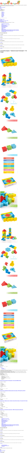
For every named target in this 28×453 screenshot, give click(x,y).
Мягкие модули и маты (4, 26)
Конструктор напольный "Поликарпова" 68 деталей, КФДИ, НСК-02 (10, 380)
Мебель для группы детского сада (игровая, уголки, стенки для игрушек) (10, 29)
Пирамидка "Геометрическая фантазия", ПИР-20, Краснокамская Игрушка (11, 409)
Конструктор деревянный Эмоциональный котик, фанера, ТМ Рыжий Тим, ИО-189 (12, 390)
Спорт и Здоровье (4, 27)
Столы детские (3, 422)
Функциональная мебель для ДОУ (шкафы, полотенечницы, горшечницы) (10, 30)
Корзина (1, 451)
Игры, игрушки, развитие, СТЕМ (5, 24)
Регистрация (3, 7)
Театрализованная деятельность (5, 23)
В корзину (2, 389)
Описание (3, 368)
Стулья (2, 28)
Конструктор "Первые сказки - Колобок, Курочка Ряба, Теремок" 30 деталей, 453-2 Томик (13, 400)
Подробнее (1, 42)
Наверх (1, 447)
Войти (1, 7)
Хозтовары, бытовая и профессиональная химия (7, 425)
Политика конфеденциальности (5, 445)
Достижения (3, 446)
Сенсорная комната (4, 31)
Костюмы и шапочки (4, 25)
